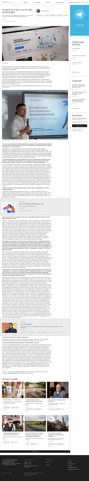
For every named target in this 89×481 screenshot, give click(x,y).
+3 (4, 409)
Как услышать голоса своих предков (57, 400)
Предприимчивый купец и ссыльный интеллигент (11, 434)
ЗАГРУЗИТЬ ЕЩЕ (35, 451)
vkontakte (48, 464)
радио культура (59, 15)
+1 (34, 210)
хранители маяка (40, 15)
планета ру (46, 15)
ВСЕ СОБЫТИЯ (75, 108)
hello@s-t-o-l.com (27, 462)
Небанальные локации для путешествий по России (35, 439)
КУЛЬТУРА (48, 2)
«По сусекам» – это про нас (12, 400)
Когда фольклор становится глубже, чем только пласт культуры (56, 404)
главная (3, 21)
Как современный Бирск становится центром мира (12, 437)
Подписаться (79, 125)
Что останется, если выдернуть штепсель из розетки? (56, 435)
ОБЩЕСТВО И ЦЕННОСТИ (74, 2)
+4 (62, 409)
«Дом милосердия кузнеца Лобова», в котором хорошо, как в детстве (56, 439)
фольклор (58, 409)
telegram (47, 462)
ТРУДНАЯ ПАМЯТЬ (59, 2)
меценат (65, 15)
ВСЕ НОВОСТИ (75, 72)
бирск (12, 442)
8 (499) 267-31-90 (27, 463)
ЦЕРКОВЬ (26, 2)
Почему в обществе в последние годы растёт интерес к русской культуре (12, 402)
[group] (79, 51)
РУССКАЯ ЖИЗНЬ (36, 2)
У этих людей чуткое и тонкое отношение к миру (34, 400)
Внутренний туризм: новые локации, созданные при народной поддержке (34, 435)
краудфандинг (52, 15)
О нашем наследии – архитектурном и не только (34, 404)
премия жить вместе (15, 407)
